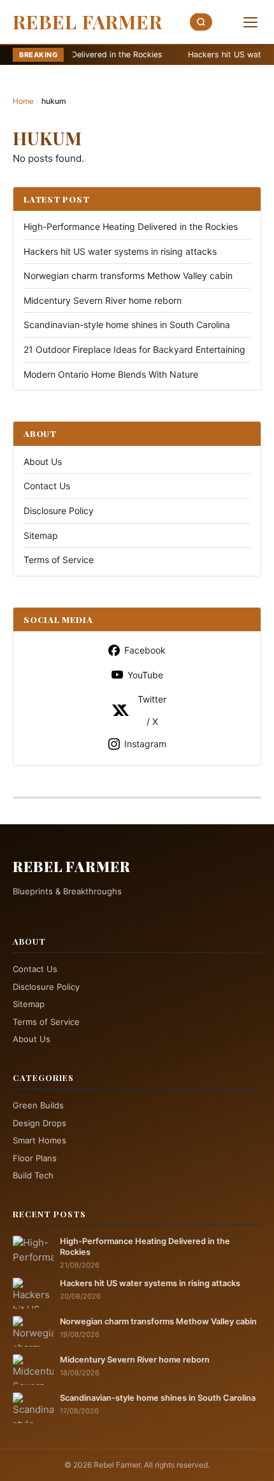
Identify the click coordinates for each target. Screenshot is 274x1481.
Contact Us (47, 485)
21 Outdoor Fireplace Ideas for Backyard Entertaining (134, 349)
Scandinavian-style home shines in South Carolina (127, 324)
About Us (43, 461)
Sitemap (41, 535)
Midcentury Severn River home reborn (103, 300)
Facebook (145, 650)
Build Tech (33, 1175)
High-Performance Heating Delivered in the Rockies (131, 226)
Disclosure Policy (59, 510)
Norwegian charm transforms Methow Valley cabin (128, 275)
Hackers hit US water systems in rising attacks (155, 54)
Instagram (145, 743)
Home (23, 101)
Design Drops (39, 1123)
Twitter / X (152, 710)
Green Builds (38, 1105)
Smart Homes (39, 1140)
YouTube (145, 674)
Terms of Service (59, 559)
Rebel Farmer (87, 21)
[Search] (201, 22)
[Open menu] (250, 22)
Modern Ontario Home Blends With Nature (111, 374)
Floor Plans (35, 1158)
